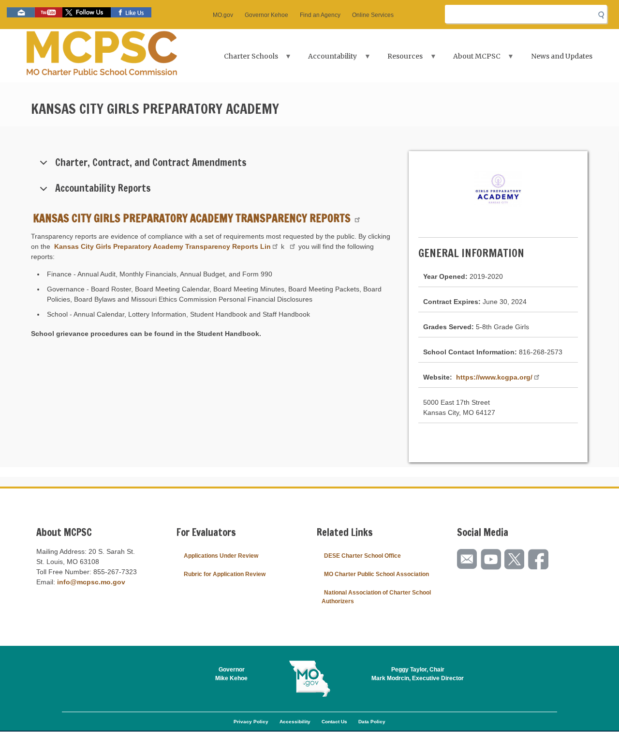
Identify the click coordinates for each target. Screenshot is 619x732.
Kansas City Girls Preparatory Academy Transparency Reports (193, 218)
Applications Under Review (221, 555)
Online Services (373, 15)
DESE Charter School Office (362, 555)
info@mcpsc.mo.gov (91, 582)
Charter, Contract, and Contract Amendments (151, 162)
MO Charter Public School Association (376, 574)
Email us (21, 12)
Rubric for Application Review (224, 574)
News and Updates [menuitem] (561, 56)
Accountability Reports (103, 188)
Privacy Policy (251, 721)
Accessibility (295, 721)
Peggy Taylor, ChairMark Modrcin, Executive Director (417, 674)
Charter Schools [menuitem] (245, 59)
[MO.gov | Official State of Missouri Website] (309, 679)
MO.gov (223, 15)
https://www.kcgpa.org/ (493, 377)
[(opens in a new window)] (291, 246)
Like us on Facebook (131, 12)
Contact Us (334, 721)
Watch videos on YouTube (48, 12)
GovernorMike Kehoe (231, 674)
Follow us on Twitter (86, 12)
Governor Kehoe (266, 15)
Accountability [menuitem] (327, 59)
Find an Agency (320, 15)
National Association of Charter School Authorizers (376, 597)
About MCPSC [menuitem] (471, 59)
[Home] (102, 55)
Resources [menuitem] (399, 59)
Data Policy (371, 721)
